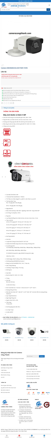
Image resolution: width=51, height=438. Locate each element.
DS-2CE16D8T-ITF (6, 337)
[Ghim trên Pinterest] (11, 103)
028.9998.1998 (31, 437)
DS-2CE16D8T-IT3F (44, 337)
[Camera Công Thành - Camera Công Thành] (4, 5)
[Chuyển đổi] (2, 107)
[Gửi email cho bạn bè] (9, 103)
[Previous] (1, 336)
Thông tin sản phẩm (8, 108)
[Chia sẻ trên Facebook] (4, 103)
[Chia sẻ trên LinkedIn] (13, 103)
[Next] (50, 336)
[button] (49, 5)
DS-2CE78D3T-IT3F (32, 337)
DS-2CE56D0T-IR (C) (19, 337)
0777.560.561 (19, 437)
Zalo (44, 437)
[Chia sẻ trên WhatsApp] (2, 103)
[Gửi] (48, 9)
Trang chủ (7, 437)
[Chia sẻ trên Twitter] (7, 103)
